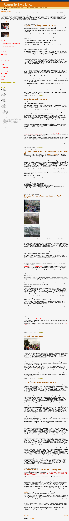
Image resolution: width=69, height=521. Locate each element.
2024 (3, 91)
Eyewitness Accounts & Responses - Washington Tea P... (12, 119)
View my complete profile (6, 21)
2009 (3, 110)
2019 (3, 98)
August (4, 123)
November (5, 112)
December (5, 111)
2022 (3, 94)
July (4, 124)
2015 (3, 102)
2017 (3, 100)
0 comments (41, 95)
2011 (3, 107)
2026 (3, 89)
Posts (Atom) (31, 518)
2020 (3, 96)
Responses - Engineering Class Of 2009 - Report (40, 26)
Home (30, 515)
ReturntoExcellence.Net (34, 368)
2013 (3, 105)
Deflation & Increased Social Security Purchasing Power (42, 470)
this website (26, 492)
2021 (3, 95)
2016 (3, 101)
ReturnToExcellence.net (6, 11)
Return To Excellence (17, 4)
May (4, 127)
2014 (3, 104)
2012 (3, 106)
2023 (3, 93)
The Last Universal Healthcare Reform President (40, 382)
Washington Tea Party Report (33, 336)
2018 (3, 99)
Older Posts (66, 515)
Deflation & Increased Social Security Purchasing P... (11, 122)
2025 (3, 90)
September (5, 114)
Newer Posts (26, 515)
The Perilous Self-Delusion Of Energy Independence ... (11, 118)
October (4, 113)
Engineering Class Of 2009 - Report (35, 99)
